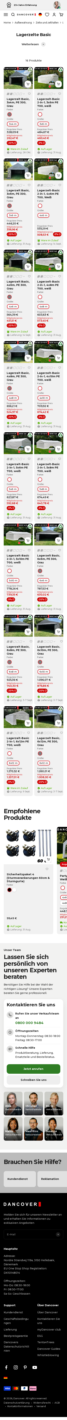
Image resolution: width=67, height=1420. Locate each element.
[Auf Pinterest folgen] (25, 1367)
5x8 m (43, 489)
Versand (41, 1406)
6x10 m (43, 671)
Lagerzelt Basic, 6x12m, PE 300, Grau (48, 741)
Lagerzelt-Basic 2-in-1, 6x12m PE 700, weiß (18, 741)
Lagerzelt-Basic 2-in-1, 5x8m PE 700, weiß (48, 467)
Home (7, 22)
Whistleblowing (48, 1355)
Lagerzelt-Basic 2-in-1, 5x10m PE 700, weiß (18, 559)
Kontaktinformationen (20, 1406)
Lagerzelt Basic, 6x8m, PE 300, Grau (18, 650)
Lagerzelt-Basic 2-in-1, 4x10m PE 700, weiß (48, 376)
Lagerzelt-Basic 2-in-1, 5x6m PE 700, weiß (18, 467)
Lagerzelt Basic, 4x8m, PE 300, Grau (18, 376)
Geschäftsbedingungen (16, 1321)
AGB (57, 1402)
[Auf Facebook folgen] (6, 1367)
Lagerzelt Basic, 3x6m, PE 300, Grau (18, 194)
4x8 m (43, 306)
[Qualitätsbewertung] (16, 93)
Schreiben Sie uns (34, 1080)
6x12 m (13, 762)
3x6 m (43, 123)
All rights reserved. (36, 1398)
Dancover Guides (48, 1348)
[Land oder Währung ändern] (40, 14)
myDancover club (49, 1329)
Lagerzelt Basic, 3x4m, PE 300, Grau (18, 102)
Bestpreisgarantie (16, 1336)
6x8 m (13, 671)
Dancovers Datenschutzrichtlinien (16, 1346)
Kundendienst (13, 1312)
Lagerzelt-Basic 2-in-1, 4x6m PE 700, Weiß (48, 194)
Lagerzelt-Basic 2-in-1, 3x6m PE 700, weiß (48, 102)
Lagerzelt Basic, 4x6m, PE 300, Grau (18, 285)
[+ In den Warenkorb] (28, 84)
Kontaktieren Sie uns (48, 1321)
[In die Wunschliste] (29, 93)
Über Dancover (47, 1312)
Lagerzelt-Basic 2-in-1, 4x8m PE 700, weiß (48, 285)
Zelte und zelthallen (47, 22)
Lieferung (10, 1329)
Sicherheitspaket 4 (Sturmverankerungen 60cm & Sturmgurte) (28, 878)
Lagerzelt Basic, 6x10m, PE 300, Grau (48, 650)
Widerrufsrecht (42, 1402)
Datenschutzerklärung (17, 1402)
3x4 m (13, 123)
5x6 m (13, 489)
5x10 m (13, 580)
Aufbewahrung (23, 22)
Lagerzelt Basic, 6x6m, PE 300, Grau (48, 559)
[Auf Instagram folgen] (15, 1367)
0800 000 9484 (29, 1023)
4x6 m (43, 215)
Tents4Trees (45, 1342)
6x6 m (43, 580)
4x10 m (43, 397)
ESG (40, 1336)
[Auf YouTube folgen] (34, 1367)
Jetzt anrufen (33, 1069)
